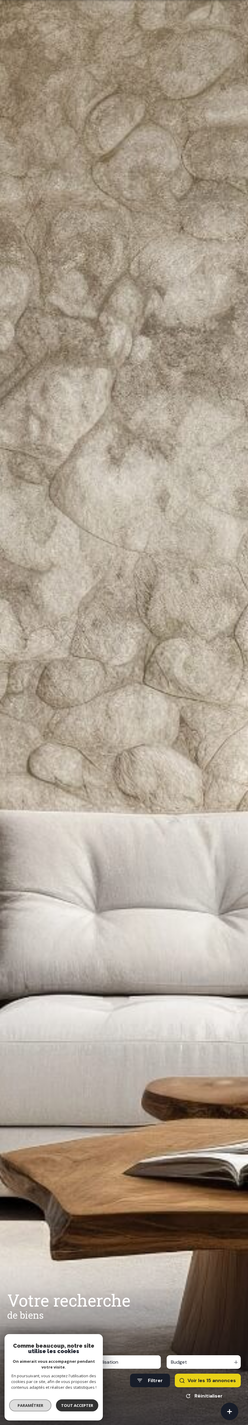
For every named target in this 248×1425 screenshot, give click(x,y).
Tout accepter (77, 1405)
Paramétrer (30, 1405)
